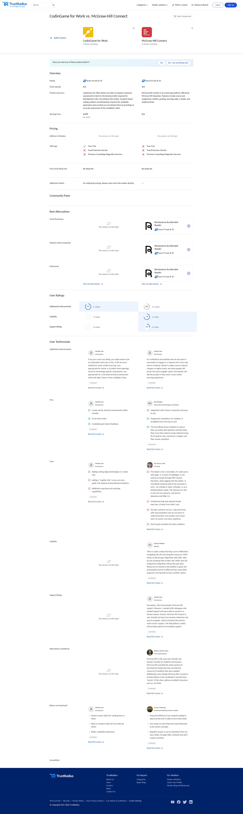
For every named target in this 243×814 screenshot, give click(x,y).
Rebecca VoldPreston (161, 651)
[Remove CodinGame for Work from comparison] (133, 28)
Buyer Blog (141, 783)
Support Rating (56, 327)
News (108, 789)
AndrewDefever (159, 543)
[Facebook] (179, 802)
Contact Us (110, 792)
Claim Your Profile (174, 783)
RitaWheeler (158, 402)
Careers (109, 786)
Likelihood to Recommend (60, 307)
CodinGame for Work (95, 40)
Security (66, 801)
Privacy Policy (78, 801)
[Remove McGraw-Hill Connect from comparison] (192, 28)
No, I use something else (178, 63)
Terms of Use (55, 801)
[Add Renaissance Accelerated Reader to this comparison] (188, 225)
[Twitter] (185, 802)
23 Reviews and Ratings (149, 44)
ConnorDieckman (160, 707)
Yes (161, 63)
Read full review (95, 388)
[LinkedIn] (191, 802)
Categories (141, 5)
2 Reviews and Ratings (90, 44)
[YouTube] (173, 802)
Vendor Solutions (174, 780)
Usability (53, 317)
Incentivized (93, 383)
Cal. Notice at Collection (116, 801)
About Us (110, 780)
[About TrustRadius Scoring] (85, 81)
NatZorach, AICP (159, 463)
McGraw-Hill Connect (154, 40)
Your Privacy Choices (95, 801)
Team (108, 783)
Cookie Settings (135, 801)
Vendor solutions (159, 5)
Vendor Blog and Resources (178, 786)
